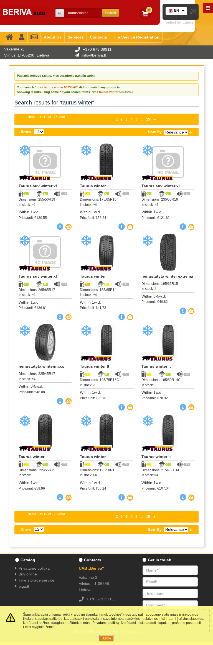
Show (26, 131)
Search (110, 13)
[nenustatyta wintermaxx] (45, 342)
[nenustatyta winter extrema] (167, 252)
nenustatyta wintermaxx (41, 366)
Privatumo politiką (105, 623)
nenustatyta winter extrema (167, 276)
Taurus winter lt (94, 366)
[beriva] (25, 12)
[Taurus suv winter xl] (45, 162)
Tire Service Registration (136, 37)
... (142, 119)
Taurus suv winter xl (38, 186)
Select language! (180, 22)
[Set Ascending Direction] (190, 132)
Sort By (155, 132)
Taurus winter (93, 186)
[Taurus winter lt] (106, 342)
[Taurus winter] (106, 162)
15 (148, 119)
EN (176, 10)
